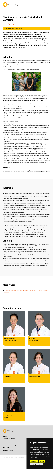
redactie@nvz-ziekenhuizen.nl (9, 438)
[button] (49, 4)
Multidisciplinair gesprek (9, 447)
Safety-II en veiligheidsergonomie (11, 445)
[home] (10, 5)
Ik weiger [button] (42, 461)
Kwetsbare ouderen (8, 450)
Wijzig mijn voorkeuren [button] (36, 464)
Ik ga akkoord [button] (34, 461)
